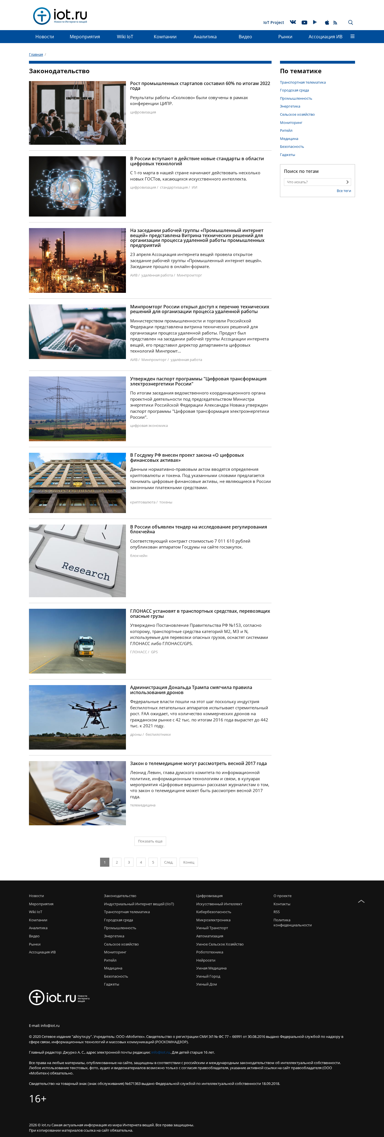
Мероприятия (85, 37)
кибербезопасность (213, 911)
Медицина (289, 138)
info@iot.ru (160, 1052)
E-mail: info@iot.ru (44, 1025)
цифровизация (143, 112)
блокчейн (138, 555)
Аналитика (205, 37)
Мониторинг (291, 122)
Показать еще (150, 841)
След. (168, 862)
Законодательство (120, 895)
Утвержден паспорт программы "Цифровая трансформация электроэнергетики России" (198, 381)
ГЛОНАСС (138, 651)
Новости (44, 37)
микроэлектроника (213, 919)
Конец (188, 862)
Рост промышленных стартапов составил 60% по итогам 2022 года (200, 86)
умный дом (206, 984)
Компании (165, 37)
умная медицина (211, 968)
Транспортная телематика (303, 82)
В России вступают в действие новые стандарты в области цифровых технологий (197, 161)
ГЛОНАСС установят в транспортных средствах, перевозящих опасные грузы (200, 614)
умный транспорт (212, 927)
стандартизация (174, 187)
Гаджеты (287, 154)
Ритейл (286, 130)
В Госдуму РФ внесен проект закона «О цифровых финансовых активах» (187, 458)
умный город (208, 976)
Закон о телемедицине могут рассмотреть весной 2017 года (198, 763)
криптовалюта (142, 502)
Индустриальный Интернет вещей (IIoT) (139, 903)
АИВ (133, 275)
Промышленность (296, 98)
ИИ (194, 187)
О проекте (283, 895)
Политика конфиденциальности (291, 922)
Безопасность (292, 146)
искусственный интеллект (219, 903)
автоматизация (209, 935)
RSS (277, 911)
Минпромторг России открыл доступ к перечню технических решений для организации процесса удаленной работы (199, 309)
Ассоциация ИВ (325, 37)
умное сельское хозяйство (220, 944)
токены (165, 502)
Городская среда (294, 90)
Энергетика (290, 106)
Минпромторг (189, 275)
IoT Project (273, 22)
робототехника (209, 952)
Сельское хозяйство (297, 114)
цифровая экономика (149, 425)
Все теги (344, 190)
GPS (154, 651)
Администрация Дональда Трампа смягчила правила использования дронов (191, 690)
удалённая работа (157, 275)
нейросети (205, 960)
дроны (136, 734)
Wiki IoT (125, 37)
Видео (245, 37)
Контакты (282, 903)
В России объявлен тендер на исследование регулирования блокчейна (198, 529)
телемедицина (142, 805)
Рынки (285, 37)
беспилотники (158, 734)
